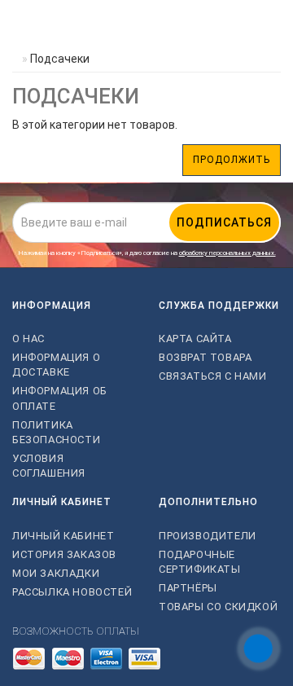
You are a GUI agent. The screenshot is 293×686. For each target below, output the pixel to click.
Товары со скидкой (218, 606)
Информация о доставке (56, 364)
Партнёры (188, 588)
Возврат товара (205, 357)
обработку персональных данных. (227, 253)
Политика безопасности (56, 432)
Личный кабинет (63, 536)
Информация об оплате (59, 398)
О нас (28, 338)
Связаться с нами (213, 376)
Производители (207, 536)
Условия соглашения (48, 465)
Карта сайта (195, 338)
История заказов (64, 554)
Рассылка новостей (72, 592)
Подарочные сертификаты (200, 561)
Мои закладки (55, 573)
